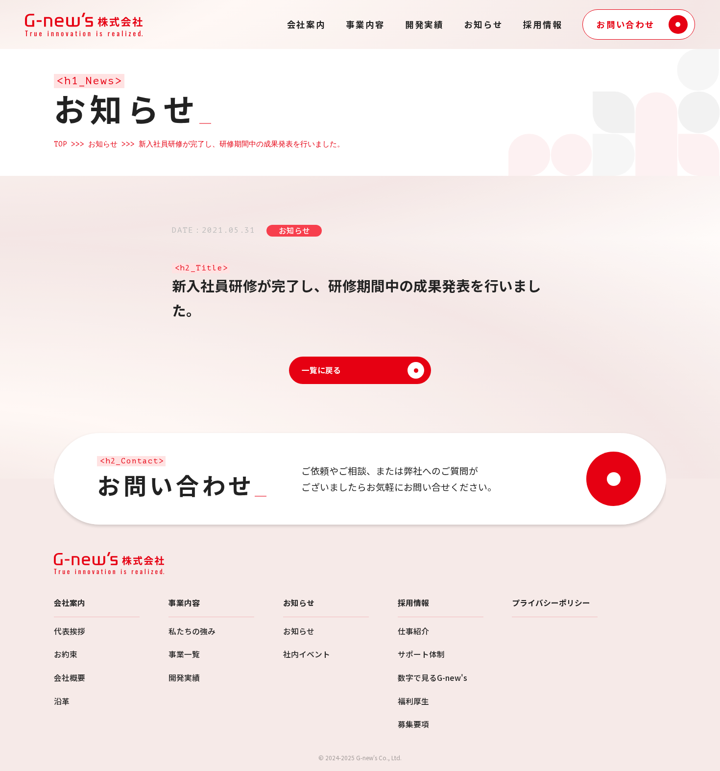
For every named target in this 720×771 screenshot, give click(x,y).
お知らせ (483, 24)
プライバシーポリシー (551, 602)
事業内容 (365, 24)
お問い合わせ (626, 24)
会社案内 (306, 24)
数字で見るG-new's (432, 677)
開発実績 (424, 24)
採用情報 (542, 24)
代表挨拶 (69, 631)
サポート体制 (421, 654)
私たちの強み (192, 631)
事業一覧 (184, 654)
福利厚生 (413, 701)
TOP (60, 144)
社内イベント (306, 654)
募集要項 (413, 724)
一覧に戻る (321, 370)
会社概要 (69, 677)
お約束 (65, 654)
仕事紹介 (413, 631)
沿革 (62, 701)
